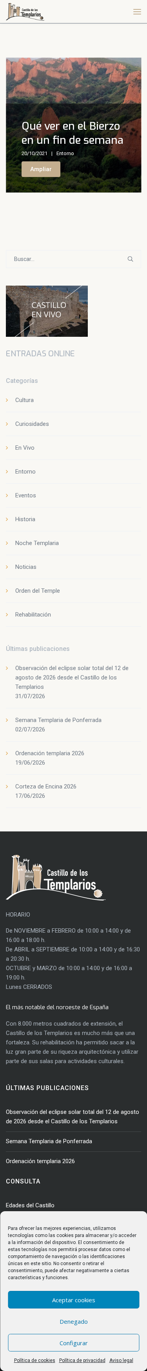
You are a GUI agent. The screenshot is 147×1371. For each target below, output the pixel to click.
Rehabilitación (33, 614)
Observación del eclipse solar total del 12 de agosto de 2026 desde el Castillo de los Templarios (72, 677)
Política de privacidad (82, 1360)
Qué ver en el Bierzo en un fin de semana (72, 133)
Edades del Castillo (30, 1205)
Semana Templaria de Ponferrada (58, 720)
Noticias (25, 566)
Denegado (74, 1321)
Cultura (24, 400)
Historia (25, 519)
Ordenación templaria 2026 (49, 753)
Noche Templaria (37, 543)
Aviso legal (121, 1360)
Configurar (74, 1343)
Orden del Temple (37, 590)
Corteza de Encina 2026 (45, 786)
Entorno (65, 153)
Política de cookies (34, 1360)
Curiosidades (32, 423)
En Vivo (24, 447)
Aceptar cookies (73, 1300)
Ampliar (41, 169)
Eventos (25, 495)
